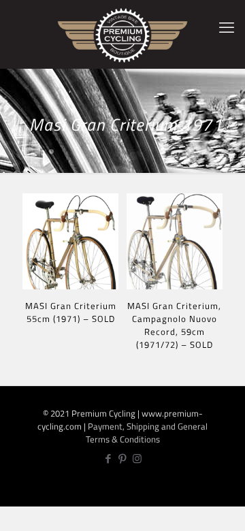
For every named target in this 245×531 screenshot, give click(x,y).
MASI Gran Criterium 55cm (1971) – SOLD (70, 312)
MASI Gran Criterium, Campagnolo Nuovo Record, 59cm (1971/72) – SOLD (174, 325)
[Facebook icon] (108, 458)
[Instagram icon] (137, 458)
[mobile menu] (226, 27)
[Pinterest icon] (123, 458)
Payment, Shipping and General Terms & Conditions (147, 432)
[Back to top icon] (227, 510)
